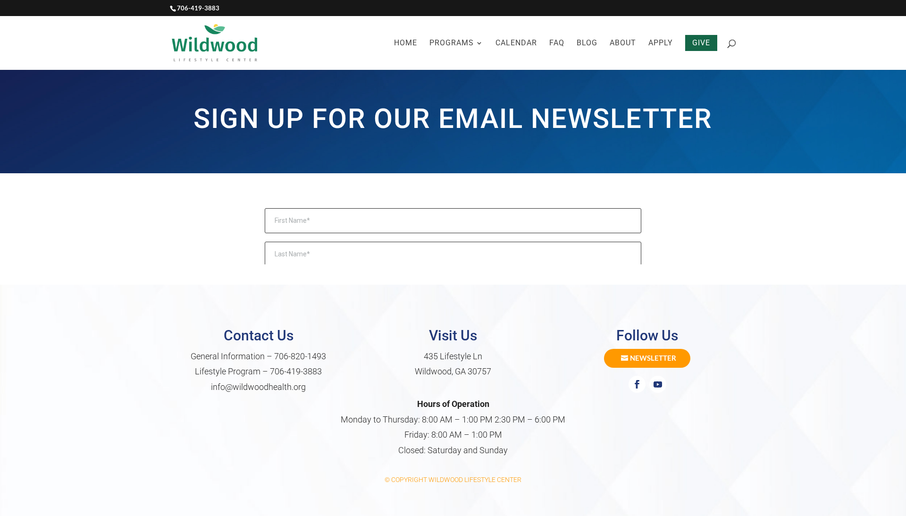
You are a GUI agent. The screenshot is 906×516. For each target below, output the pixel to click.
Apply (660, 43)
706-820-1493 (300, 356)
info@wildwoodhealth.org (258, 387)
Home (405, 43)
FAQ (556, 43)
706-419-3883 (296, 371)
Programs (451, 43)
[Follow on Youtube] (657, 384)
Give (701, 42)
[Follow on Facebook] (637, 384)
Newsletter (653, 358)
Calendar (516, 43)
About (623, 43)
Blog (587, 43)
